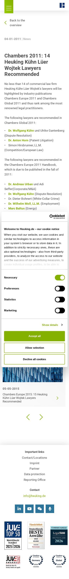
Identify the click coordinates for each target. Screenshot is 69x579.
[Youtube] (29, 509)
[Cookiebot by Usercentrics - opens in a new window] (49, 216)
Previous (28, 417)
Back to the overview (17, 23)
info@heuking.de (34, 496)
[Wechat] (39, 509)
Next (40, 417)
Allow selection (34, 347)
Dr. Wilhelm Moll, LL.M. (24, 203)
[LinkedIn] (19, 509)
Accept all (34, 336)
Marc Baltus (16, 208)
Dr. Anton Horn (18, 140)
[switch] (60, 288)
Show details (50, 324)
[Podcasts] (50, 509)
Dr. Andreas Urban (20, 184)
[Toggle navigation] (8, 6)
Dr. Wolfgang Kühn (21, 130)
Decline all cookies (34, 359)
